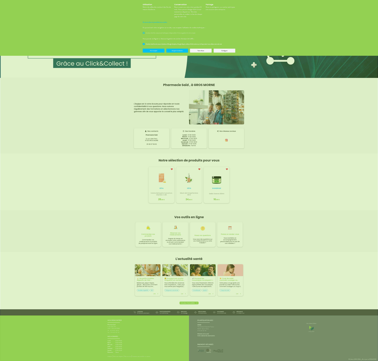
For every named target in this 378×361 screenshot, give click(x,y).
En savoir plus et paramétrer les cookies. (155, 22)
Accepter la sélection (177, 51)
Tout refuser (201, 51)
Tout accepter (153, 51)
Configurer (224, 51)
